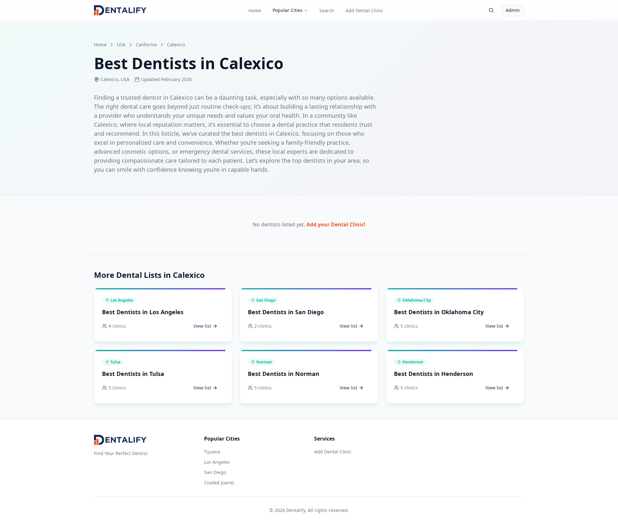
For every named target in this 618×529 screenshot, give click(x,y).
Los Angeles (217, 462)
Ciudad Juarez (219, 482)
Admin (513, 10)
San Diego (215, 472)
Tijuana (212, 452)
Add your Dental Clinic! (335, 224)
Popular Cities (288, 10)
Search (326, 10)
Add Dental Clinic (364, 10)
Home (254, 10)
